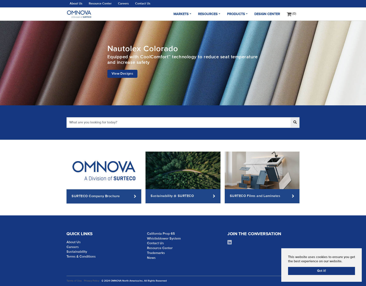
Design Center (267, 14)
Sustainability (77, 252)
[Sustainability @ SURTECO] (183, 170)
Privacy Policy (91, 281)
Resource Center (100, 3)
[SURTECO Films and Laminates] (262, 170)
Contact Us (142, 3)
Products (236, 14)
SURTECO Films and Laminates (255, 196)
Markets (181, 14)
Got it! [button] (321, 271)
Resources (208, 14)
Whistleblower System (164, 238)
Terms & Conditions (81, 256)
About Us (76, 3)
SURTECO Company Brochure (96, 196)
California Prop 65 (161, 234)
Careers (123, 3)
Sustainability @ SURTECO (172, 196)
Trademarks (156, 253)
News (151, 258)
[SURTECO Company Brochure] (104, 170)
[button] (10, 63)
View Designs (122, 73)
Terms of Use (74, 281)
